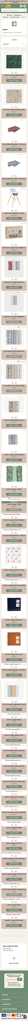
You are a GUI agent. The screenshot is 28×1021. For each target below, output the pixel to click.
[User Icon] (21, 6)
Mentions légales (17, 986)
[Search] (25, 10)
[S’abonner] (19, 979)
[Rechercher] (14, 958)
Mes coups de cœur (10, 946)
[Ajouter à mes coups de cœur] (12, 72)
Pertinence (14, 44)
